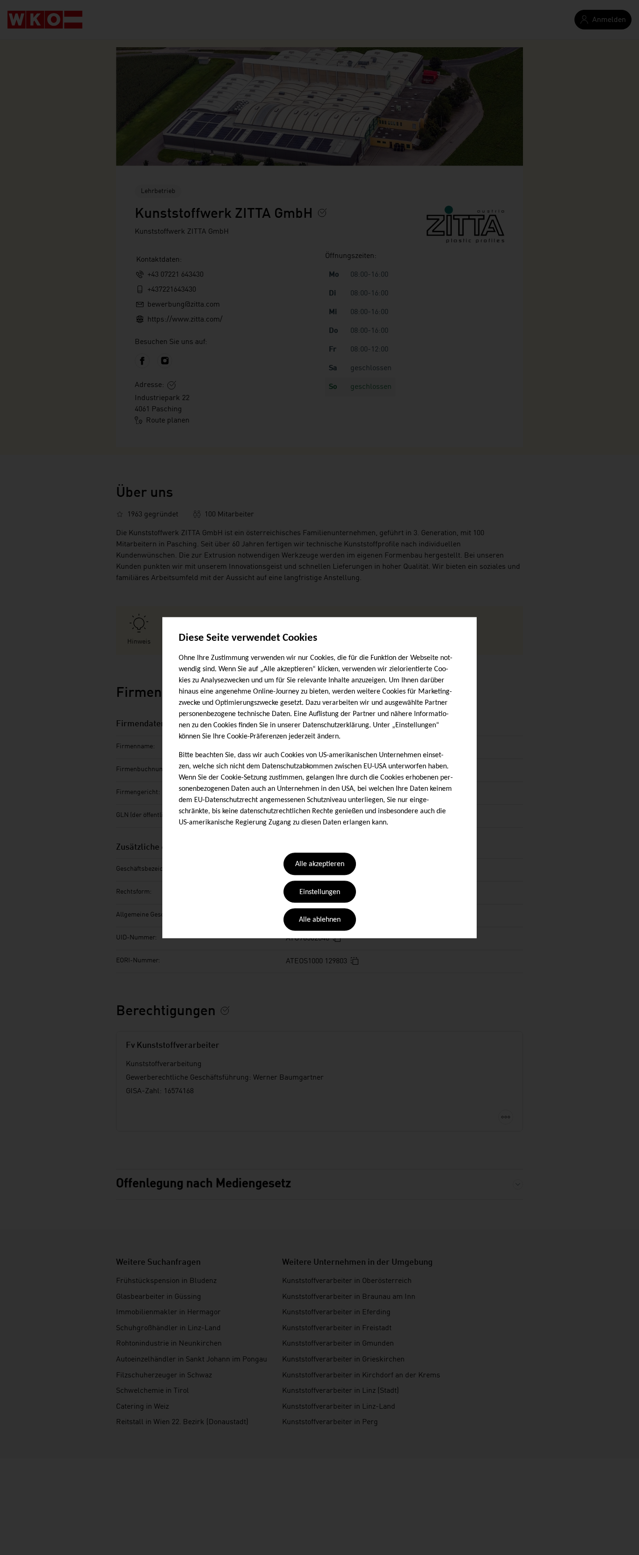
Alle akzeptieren (319, 864)
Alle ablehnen (320, 920)
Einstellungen (319, 892)
